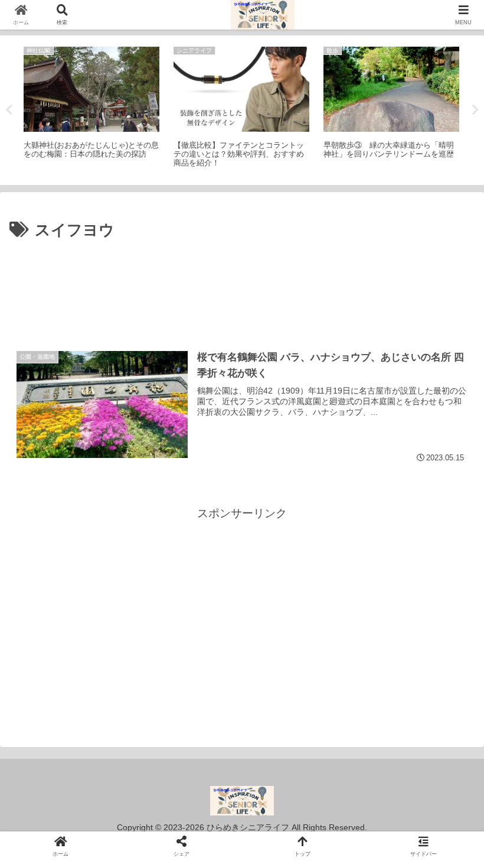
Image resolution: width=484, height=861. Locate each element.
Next (475, 110)
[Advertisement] (242, 276)
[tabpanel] (91, 108)
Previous (9, 110)
